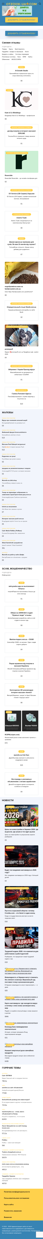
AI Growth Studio (21, 70)
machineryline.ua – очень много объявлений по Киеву (13, 1113)
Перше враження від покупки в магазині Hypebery (21, 665)
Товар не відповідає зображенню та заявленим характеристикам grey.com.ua (16, 493)
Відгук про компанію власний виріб (14, 420)
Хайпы (30, 57)
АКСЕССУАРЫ (16, 59)
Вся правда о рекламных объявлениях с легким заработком (22, 780)
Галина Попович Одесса (21, 394)
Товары (4, 49)
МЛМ (24, 57)
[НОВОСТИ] (21, 825)
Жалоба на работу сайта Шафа (13, 555)
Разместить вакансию (13, 1211)
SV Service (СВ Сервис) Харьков (21, 193)
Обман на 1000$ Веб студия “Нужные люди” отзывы (21, 614)
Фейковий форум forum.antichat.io (14, 432)
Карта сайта (9, 1204)
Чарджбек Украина (8, 1176)
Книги (27, 51)
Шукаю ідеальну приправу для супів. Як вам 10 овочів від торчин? (21, 243)
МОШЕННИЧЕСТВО (21, 568)
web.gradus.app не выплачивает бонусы (21, 587)
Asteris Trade (21, 218)
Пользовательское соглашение (16, 1198)
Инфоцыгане (6, 575)
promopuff (9, 349)
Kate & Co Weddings (13, 113)
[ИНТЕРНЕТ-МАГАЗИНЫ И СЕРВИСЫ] (21, 171)
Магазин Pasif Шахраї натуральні (13, 444)
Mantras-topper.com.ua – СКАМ (22, 639)
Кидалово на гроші (9, 456)
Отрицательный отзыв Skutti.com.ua (21, 307)
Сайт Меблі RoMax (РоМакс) (12, 530)
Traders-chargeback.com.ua (11, 1152)
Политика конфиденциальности (17, 1192)
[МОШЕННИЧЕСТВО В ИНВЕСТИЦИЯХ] (21, 907)
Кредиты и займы (7, 54)
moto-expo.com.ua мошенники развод (15, 1164)
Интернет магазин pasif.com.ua (13, 518)
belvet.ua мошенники (9, 506)
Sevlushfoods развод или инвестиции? (16, 1099)
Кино (19, 57)
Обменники (6, 59)
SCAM (5, 568)
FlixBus (4, 1140)
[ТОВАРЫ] (21, 282)
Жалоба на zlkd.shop (9, 480)
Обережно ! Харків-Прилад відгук (21, 369)
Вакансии (8, 1217)
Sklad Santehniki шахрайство (12, 542)
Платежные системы (9, 57)
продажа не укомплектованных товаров (16, 468)
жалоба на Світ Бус (21, 755)
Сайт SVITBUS (7, 1075)
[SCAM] (21, 730)
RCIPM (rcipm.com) (12, 734)
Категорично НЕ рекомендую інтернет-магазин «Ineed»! (21, 691)
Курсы (11, 49)
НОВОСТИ (8, 800)
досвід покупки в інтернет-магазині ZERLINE (21, 132)
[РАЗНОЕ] (21, 109)
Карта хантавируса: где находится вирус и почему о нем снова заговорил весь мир (21, 1005)
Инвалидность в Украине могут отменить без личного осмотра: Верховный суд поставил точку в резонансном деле (21, 980)
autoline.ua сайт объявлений (12, 1087)
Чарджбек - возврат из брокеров (12, 51)
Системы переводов (22, 54)
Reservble (8, 175)
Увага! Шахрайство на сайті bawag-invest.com (14, 1127)
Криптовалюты (19, 49)
